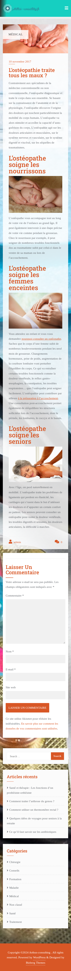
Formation (15, 879)
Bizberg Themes (35, 962)
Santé (12, 913)
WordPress (39, 957)
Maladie (14, 887)
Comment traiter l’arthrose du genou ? (31, 801)
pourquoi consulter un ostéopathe (41, 338)
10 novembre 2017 (20, 61)
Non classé (15, 904)
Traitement (15, 921)
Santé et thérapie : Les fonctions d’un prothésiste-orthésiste (30, 790)
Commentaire (15, 595)
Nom (10, 651)
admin (17, 542)
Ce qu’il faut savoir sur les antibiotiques (32, 831)
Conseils (14, 870)
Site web (11, 687)
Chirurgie (14, 862)
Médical (14, 896)
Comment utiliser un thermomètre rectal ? (33, 809)
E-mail (11, 669)
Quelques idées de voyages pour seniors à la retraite (34, 821)
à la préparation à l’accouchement (38, 398)
